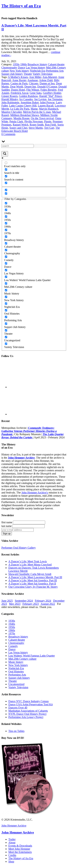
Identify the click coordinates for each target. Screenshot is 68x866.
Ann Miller (35, 77)
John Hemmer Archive (13, 825)
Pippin (47, 121)
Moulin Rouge (21, 118)
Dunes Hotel (18, 89)
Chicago (33, 83)
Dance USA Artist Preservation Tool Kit (30, 704)
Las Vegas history (35, 67)
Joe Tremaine (55, 99)
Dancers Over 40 (17, 707)
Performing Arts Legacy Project (25, 717)
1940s (11, 623)
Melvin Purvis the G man (37, 111)
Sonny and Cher (18, 127)
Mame (34, 108)
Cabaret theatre (56, 64)
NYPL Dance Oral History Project (27, 713)
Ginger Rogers (9, 96)
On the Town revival (42, 118)
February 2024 (43, 600)
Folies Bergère (48, 89)
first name (6, 522)
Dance (21, 67)
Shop (11, 861)
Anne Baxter (19, 80)
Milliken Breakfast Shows (24, 115)
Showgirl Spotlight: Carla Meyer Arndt (29, 574)
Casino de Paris (19, 83)
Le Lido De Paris (19, 108)
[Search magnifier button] (4, 154)
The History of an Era (21, 6)
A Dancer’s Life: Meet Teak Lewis (27, 561)
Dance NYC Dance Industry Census (28, 701)
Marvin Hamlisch (48, 108)
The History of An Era (20, 858)
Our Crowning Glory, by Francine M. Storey (33, 586)
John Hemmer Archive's (34, 492)
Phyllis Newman (33, 121)
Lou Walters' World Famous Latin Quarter (31, 655)
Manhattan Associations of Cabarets (28, 710)
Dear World (16, 86)
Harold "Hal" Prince (50, 96)
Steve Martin (36, 127)
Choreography (9, 67)
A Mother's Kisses (18, 77)
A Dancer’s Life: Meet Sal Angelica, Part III (32, 580)
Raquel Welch (20, 124)
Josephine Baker (30, 102)
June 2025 (7, 600)
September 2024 (24, 600)
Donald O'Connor (47, 86)
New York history (19, 70)
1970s (11, 633)
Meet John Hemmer (19, 848)
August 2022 (48, 603)
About (11, 842)
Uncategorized (16, 684)
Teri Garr (49, 127)
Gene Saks (35, 92)
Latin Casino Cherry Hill (22, 105)
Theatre (28, 73)
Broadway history (37, 64)
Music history (15, 661)
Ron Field (50, 124)
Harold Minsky (9, 99)
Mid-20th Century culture (22, 658)
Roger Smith (37, 124)
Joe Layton (40, 99)
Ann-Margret (49, 77)
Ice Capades (26, 99)
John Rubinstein (10, 102)
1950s (16, 64)
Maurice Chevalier (11, 111)
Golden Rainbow (28, 96)
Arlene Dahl (46, 80)
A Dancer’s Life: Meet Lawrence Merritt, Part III (35, 577)
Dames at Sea (47, 83)
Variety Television (42, 73)
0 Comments (8, 134)
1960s (23, 64)
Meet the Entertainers (20, 852)
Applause (32, 80)
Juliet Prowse (47, 102)
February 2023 (30, 603)
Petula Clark (16, 121)
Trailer (12, 839)
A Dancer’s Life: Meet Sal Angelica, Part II (32, 583)
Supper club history (12, 73)
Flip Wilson (32, 89)
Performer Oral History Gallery (18, 547)
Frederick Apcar (19, 92)
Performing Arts (55, 70)
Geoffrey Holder (52, 92)
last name (6, 525)
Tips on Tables (16, 731)
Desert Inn (30, 86)
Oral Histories (16, 671)
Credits (12, 855)
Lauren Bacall (45, 105)
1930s (11, 620)
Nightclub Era (37, 70)
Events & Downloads (20, 845)
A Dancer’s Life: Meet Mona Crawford (30, 564)
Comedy (13, 646)
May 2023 (14, 603)
